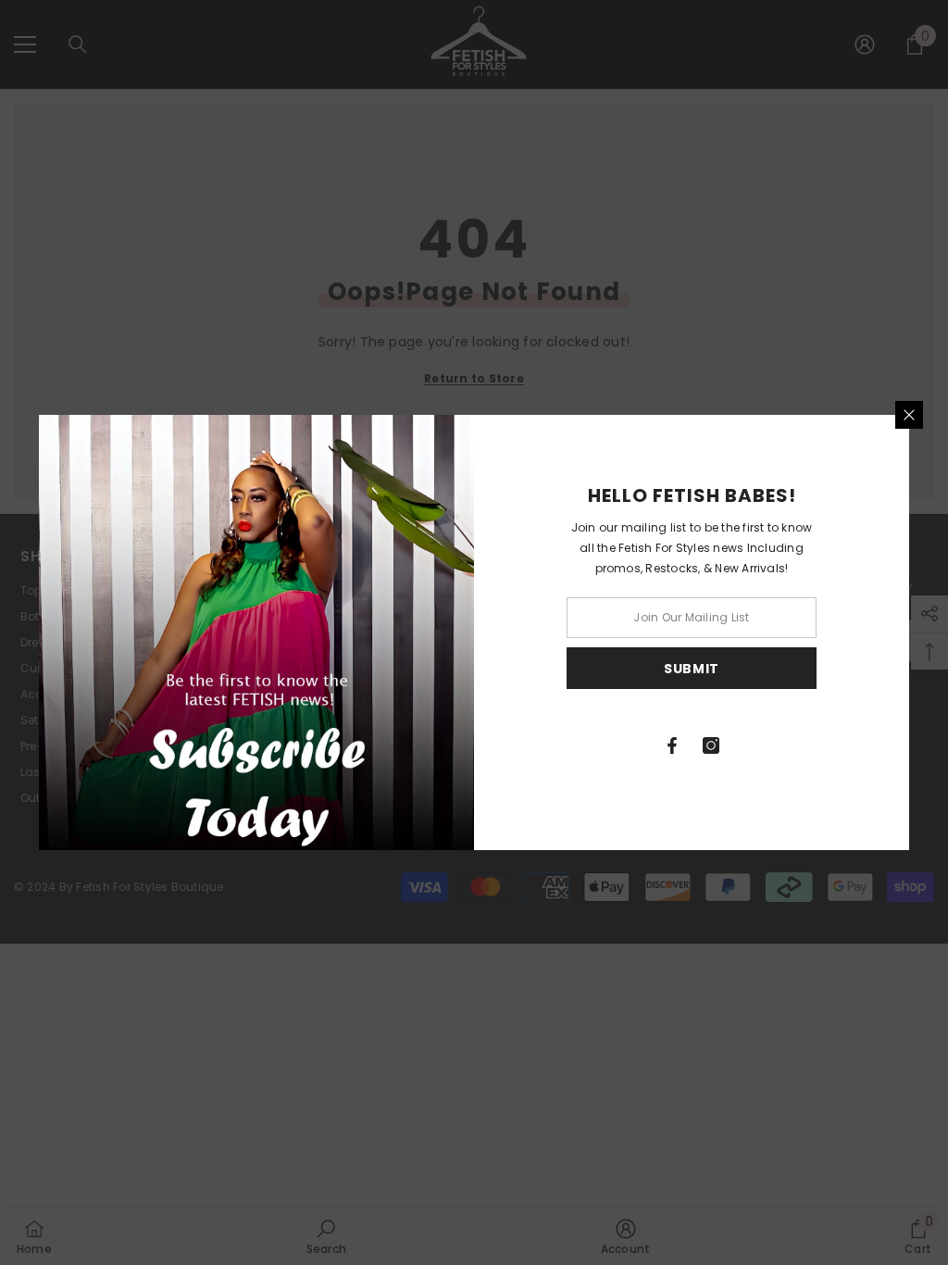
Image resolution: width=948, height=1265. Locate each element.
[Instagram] (711, 745)
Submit (691, 668)
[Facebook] (672, 745)
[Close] (909, 415)
